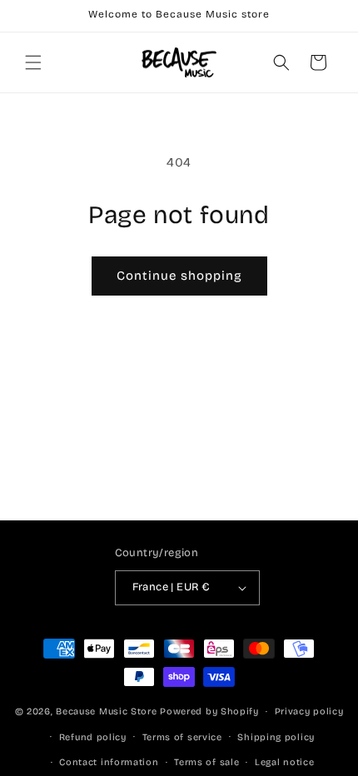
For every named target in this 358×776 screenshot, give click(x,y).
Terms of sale (206, 762)
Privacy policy (309, 711)
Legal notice (284, 762)
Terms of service (182, 737)
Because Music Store (106, 711)
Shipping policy (276, 737)
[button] (33, 62)
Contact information (108, 762)
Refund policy (93, 737)
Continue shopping (179, 275)
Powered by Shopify (209, 711)
